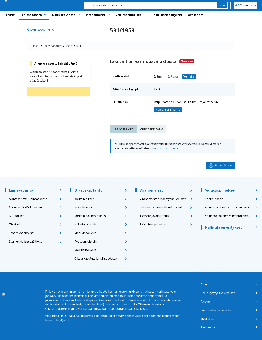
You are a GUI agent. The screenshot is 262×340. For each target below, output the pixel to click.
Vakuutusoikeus (85, 250)
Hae (222, 5)
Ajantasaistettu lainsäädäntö (28, 199)
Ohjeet (205, 284)
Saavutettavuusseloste (216, 310)
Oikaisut (14, 224)
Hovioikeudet (83, 207)
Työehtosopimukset (153, 224)
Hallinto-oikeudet (86, 224)
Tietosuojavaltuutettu (154, 216)
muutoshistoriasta (165, 148)
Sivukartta (207, 319)
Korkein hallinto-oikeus (90, 216)
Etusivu (11, 15)
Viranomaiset (95, 15)
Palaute (206, 301)
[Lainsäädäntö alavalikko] (45, 15)
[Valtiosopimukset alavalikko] (144, 15)
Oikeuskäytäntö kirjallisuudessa (95, 259)
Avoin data (196, 15)
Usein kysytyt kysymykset (218, 293)
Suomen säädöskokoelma (26, 207)
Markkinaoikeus (85, 233)
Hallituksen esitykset (166, 15)
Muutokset (16, 216)
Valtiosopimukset (128, 15)
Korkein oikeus (84, 199)
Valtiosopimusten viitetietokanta (227, 216)
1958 (69, 46)
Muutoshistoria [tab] (151, 129)
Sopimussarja (214, 199)
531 (78, 46)
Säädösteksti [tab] (123, 129)
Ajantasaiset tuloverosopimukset (227, 207)
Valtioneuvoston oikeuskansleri (161, 207)
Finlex (35, 46)
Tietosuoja (208, 327)
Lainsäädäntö (32, 15)
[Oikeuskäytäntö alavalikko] (78, 15)
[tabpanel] (172, 146)
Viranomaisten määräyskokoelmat (163, 199)
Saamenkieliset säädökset (26, 241)
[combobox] (150, 5)
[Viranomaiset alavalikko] (108, 15)
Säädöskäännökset (21, 233)
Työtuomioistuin (85, 241)
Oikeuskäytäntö (63, 15)
